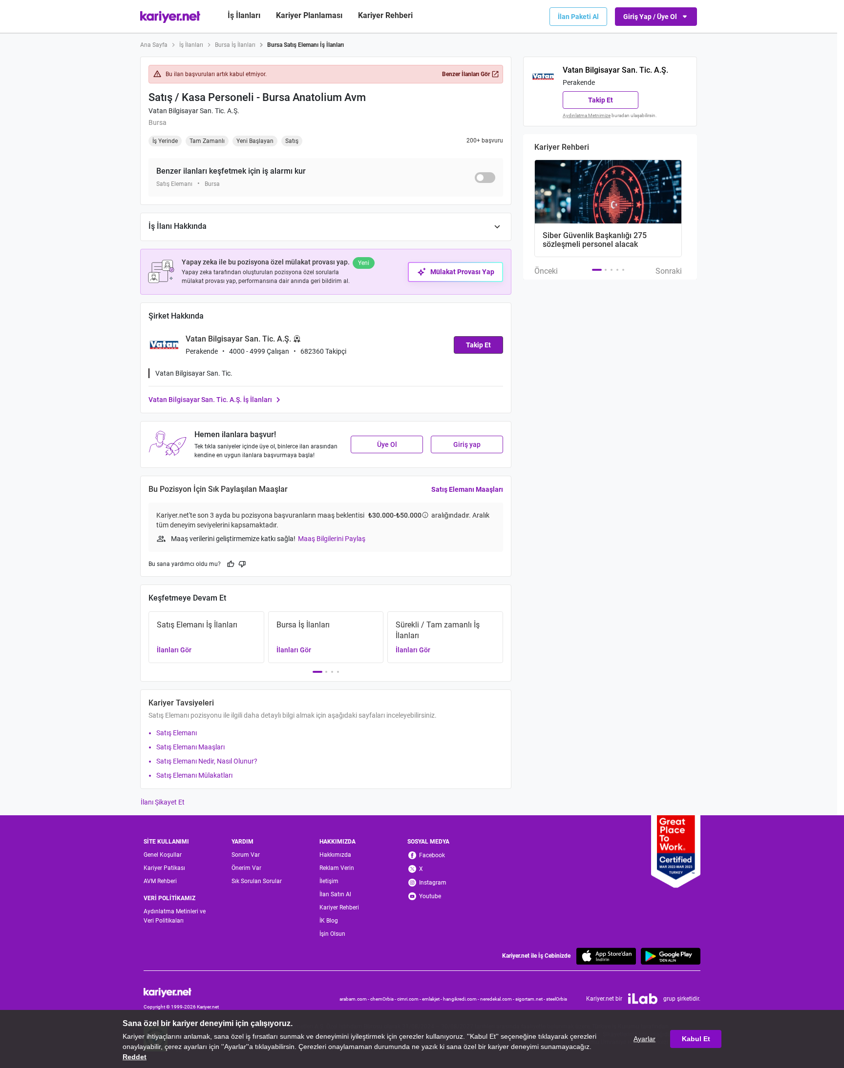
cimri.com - (409, 999)
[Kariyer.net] (181, 992)
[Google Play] (670, 956)
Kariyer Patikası (164, 868)
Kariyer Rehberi (339, 907)
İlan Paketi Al (578, 16)
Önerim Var (246, 868)
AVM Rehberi (160, 881)
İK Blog (328, 920)
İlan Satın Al (335, 894)
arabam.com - (354, 999)
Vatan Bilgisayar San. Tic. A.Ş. (193, 111)
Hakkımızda (335, 854)
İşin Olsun (332, 933)
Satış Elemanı (176, 733)
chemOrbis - (383, 999)
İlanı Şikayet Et (163, 802)
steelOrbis (556, 999)
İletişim (328, 881)
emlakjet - (432, 999)
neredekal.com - (497, 999)
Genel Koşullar (163, 854)
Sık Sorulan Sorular (257, 881)
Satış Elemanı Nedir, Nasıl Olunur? (206, 761)
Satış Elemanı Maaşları (467, 489)
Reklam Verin (336, 868)
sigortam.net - (530, 999)
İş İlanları (244, 15)
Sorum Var (246, 854)
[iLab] (642, 998)
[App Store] (606, 956)
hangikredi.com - (461, 999)
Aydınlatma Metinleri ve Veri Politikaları (175, 916)
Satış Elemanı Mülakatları (194, 775)
